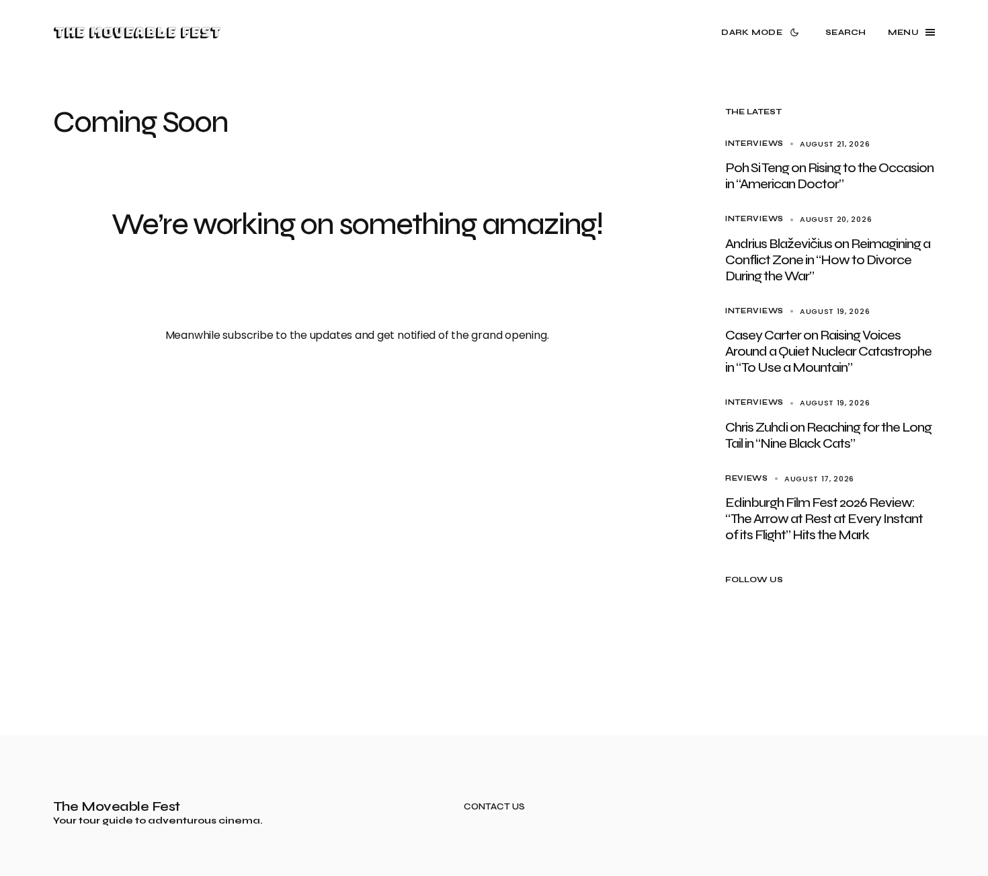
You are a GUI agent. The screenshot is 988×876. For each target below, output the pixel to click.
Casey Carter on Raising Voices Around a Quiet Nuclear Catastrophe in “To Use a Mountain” (828, 351)
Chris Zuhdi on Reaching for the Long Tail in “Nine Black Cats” (828, 435)
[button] (762, 32)
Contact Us (494, 807)
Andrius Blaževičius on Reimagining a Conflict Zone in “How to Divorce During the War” (827, 259)
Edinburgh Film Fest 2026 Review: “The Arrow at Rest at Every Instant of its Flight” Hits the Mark (824, 518)
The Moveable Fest (136, 32)
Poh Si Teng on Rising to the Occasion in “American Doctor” (829, 175)
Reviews (746, 478)
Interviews (754, 143)
